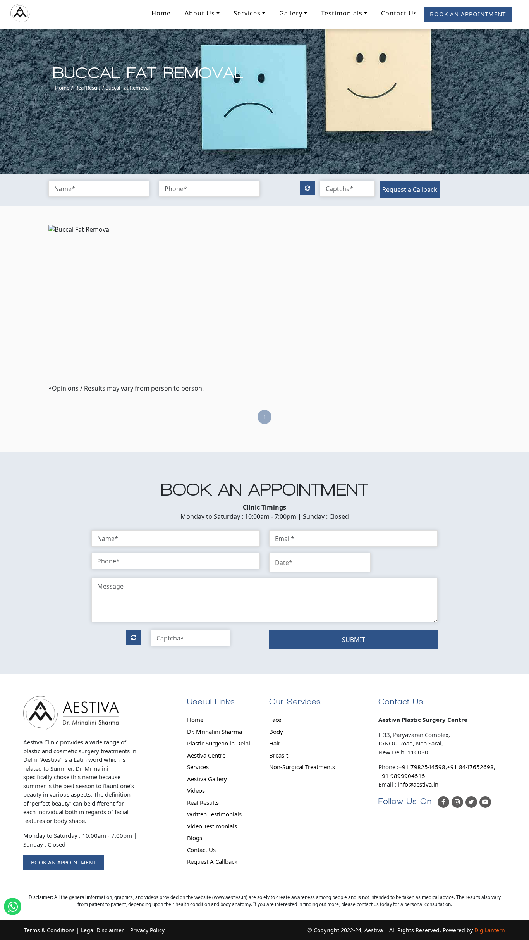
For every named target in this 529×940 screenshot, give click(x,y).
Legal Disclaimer (102, 930)
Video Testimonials (212, 826)
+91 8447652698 (470, 767)
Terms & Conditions (49, 930)
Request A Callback (212, 861)
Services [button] (247, 13)
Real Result (87, 87)
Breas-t (278, 755)
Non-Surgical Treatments (302, 767)
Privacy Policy (147, 930)
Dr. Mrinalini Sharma (214, 731)
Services (198, 767)
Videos (196, 790)
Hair (274, 743)
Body (276, 731)
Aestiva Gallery (207, 779)
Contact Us (399, 13)
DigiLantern (489, 930)
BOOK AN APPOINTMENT (468, 14)
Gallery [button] (290, 13)
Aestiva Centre (206, 755)
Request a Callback (409, 189)
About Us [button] (200, 13)
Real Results (203, 802)
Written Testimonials (214, 814)
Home (161, 13)
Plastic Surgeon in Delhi (218, 743)
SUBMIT (353, 639)
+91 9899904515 (401, 776)
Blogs (194, 838)
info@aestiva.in (418, 784)
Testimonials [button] (341, 13)
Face (275, 719)
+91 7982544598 (421, 767)
